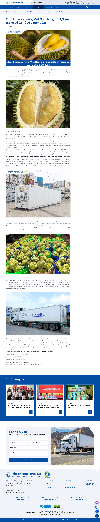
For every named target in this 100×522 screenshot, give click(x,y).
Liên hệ (64, 7)
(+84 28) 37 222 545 (13, 485)
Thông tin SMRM (59, 519)
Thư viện (57, 7)
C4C (50, 519)
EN (91, 7)
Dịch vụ (67, 484)
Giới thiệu (10, 7)
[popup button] (97, 516)
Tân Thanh (9, 225)
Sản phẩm (68, 481)
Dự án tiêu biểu (70, 487)
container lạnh (32, 280)
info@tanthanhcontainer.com (85, 3)
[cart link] (87, 7)
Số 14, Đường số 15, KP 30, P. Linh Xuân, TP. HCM (18, 483)
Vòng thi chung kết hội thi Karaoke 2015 (78, 406)
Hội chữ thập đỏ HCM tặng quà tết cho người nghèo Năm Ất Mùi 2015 (19, 406)
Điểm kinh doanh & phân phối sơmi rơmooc (21, 498)
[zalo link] (93, 484)
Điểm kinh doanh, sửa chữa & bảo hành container (50, 498)
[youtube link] (90, 484)
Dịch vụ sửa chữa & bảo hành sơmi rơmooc (79, 498)
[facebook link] (12, 370)
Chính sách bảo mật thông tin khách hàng (34, 519)
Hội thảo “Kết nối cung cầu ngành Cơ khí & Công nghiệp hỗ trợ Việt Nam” (50, 406)
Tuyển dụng (48, 7)
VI (93, 7)
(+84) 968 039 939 (40, 434)
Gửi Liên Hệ (28, 459)
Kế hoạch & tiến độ (72, 519)
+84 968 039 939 (82, 1)
